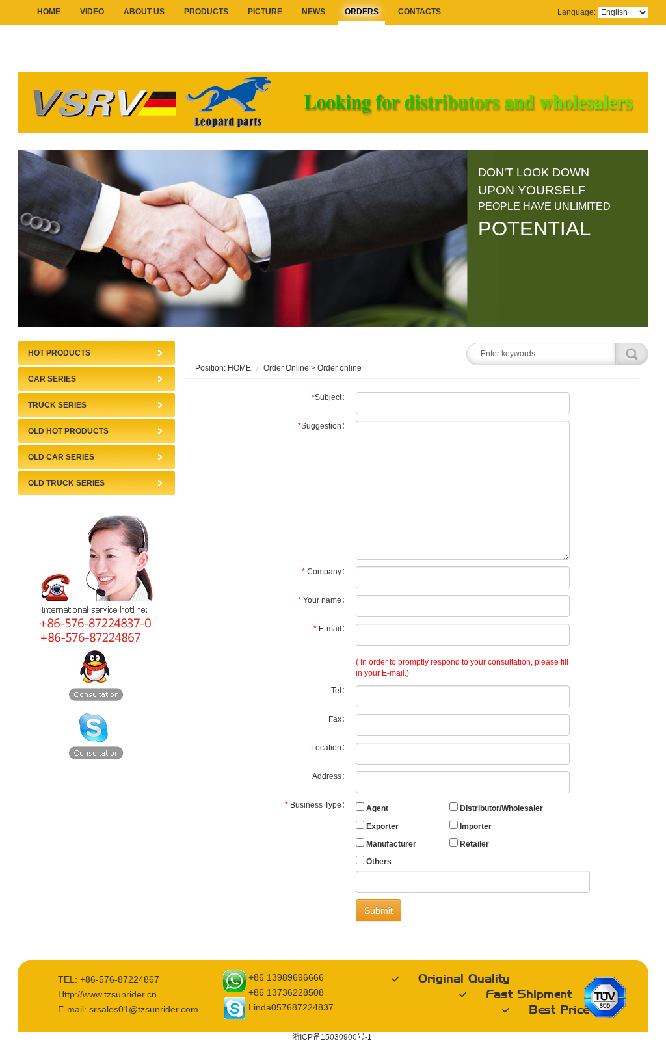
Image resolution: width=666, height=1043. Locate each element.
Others (378, 861)
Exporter (381, 826)
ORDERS (362, 11)
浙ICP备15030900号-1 (332, 1037)
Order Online (286, 368)
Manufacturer (390, 844)
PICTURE (265, 11)
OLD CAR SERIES (61, 457)
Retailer (473, 844)
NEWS (313, 11)
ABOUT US (144, 11)
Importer (475, 826)
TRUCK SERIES (57, 405)
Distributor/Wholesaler (500, 808)
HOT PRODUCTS (59, 353)
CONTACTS (419, 11)
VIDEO (92, 11)
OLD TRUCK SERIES (66, 483)
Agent (376, 808)
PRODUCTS (206, 11)
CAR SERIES (52, 379)
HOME (48, 11)
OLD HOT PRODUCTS (68, 431)
